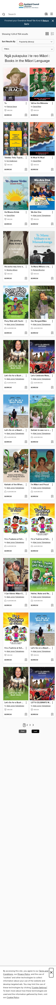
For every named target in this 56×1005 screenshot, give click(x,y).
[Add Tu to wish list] (25, 115)
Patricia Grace (12, 107)
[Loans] (46, 14)
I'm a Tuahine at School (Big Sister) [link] (41, 539)
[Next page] (33, 725)
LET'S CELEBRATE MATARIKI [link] (41, 702)
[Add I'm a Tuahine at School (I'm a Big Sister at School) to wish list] (25, 660)
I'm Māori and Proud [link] (40, 484)
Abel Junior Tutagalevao (42, 215)
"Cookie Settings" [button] (39, 987)
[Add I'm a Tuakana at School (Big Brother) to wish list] (25, 551)
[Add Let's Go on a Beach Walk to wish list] (25, 442)
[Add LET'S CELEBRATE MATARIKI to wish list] (52, 714)
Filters (6, 49)
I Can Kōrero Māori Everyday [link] (14, 594)
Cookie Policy (13, 997)
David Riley (37, 107)
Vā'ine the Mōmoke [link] (39, 103)
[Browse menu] (51, 14)
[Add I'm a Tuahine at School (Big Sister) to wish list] (52, 551)
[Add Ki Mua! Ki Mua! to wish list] (52, 169)
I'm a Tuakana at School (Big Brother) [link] (14, 539)
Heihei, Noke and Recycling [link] (41, 594)
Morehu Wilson (12, 270)
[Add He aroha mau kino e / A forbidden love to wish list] (25, 278)
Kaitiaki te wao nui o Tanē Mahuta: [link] (41, 430)
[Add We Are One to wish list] (52, 224)
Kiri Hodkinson (12, 161)
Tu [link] (5, 103)
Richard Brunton (39, 270)
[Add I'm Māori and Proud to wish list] (52, 496)
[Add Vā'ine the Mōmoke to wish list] (52, 115)
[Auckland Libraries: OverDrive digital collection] (28, 5)
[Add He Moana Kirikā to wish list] (25, 224)
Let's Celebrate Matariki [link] (41, 376)
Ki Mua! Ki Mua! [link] (38, 158)
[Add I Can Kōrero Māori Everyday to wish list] (25, 605)
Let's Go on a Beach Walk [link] (14, 430)
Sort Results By (8, 41)
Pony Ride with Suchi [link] (13, 321)
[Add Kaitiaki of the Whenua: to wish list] (25, 496)
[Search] (3, 14)
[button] (47, 34)
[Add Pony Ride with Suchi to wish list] (25, 333)
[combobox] (22, 14)
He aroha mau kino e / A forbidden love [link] (14, 267)
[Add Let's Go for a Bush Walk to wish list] (25, 387)
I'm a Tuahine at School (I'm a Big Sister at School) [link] (14, 648)
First (22, 731)
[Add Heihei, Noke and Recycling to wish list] (52, 605)
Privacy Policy (24, 974)
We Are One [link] (36, 212)
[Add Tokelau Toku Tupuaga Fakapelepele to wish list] (25, 169)
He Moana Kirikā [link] (11, 212)
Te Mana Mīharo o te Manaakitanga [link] (41, 267)
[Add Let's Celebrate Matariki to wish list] (52, 387)
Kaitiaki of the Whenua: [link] (14, 484)
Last (35, 731)
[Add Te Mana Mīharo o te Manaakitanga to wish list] (52, 278)
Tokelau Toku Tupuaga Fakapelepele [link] (14, 158)
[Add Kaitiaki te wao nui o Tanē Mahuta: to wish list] (52, 442)
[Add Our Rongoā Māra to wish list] (52, 333)
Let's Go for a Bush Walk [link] (14, 376)
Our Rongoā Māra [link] (38, 321)
